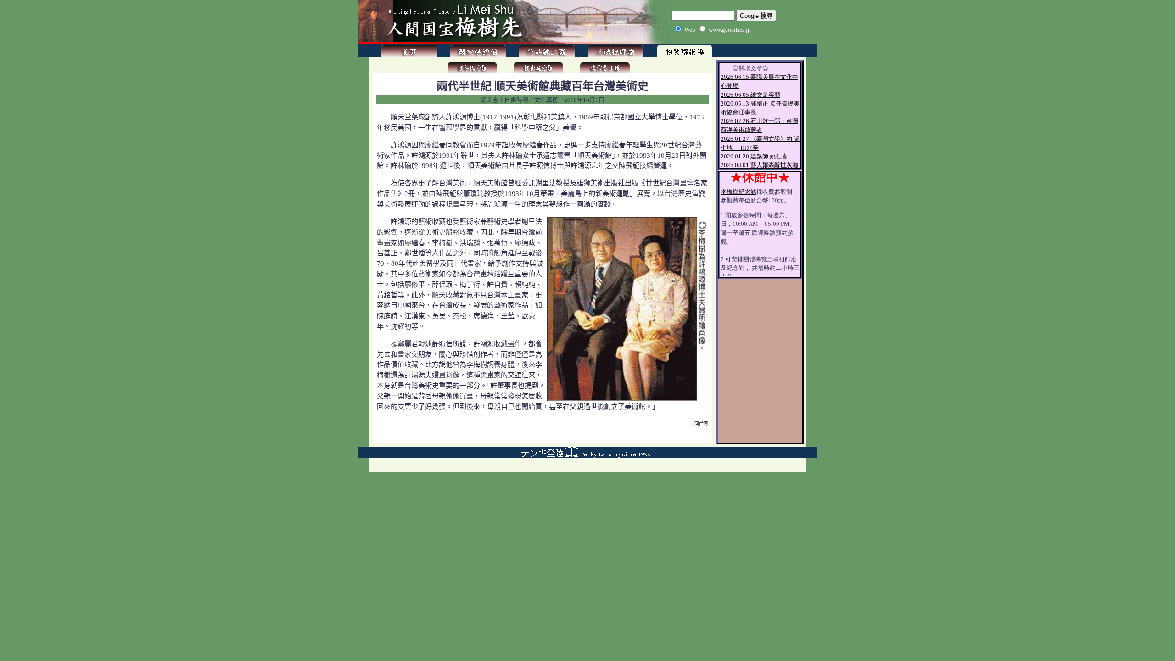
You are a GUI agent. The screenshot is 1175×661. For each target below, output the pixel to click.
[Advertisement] (542, 436)
